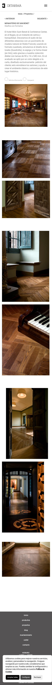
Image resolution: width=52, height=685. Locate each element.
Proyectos (28, 14)
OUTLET (26, 640)
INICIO (26, 615)
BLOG (26, 630)
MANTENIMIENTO (26, 635)
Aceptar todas (12, 677)
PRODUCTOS (26, 620)
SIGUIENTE (42, 19)
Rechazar (37, 677)
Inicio (20, 14)
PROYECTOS (26, 625)
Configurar (26, 677)
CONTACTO (26, 645)
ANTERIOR (10, 19)
